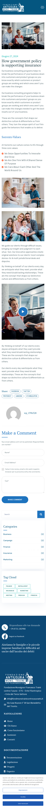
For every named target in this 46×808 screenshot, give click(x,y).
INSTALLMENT (23, 586)
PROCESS (34, 595)
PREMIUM (21, 595)
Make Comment (15, 500)
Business (23, 534)
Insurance (23, 553)
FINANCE (9, 586)
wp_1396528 (30, 412)
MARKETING (24, 591)
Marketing (23, 559)
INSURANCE (10, 591)
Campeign (23, 540)
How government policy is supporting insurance (22, 63)
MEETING (9, 595)
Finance (23, 547)
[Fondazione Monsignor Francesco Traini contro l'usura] (13, 7)
